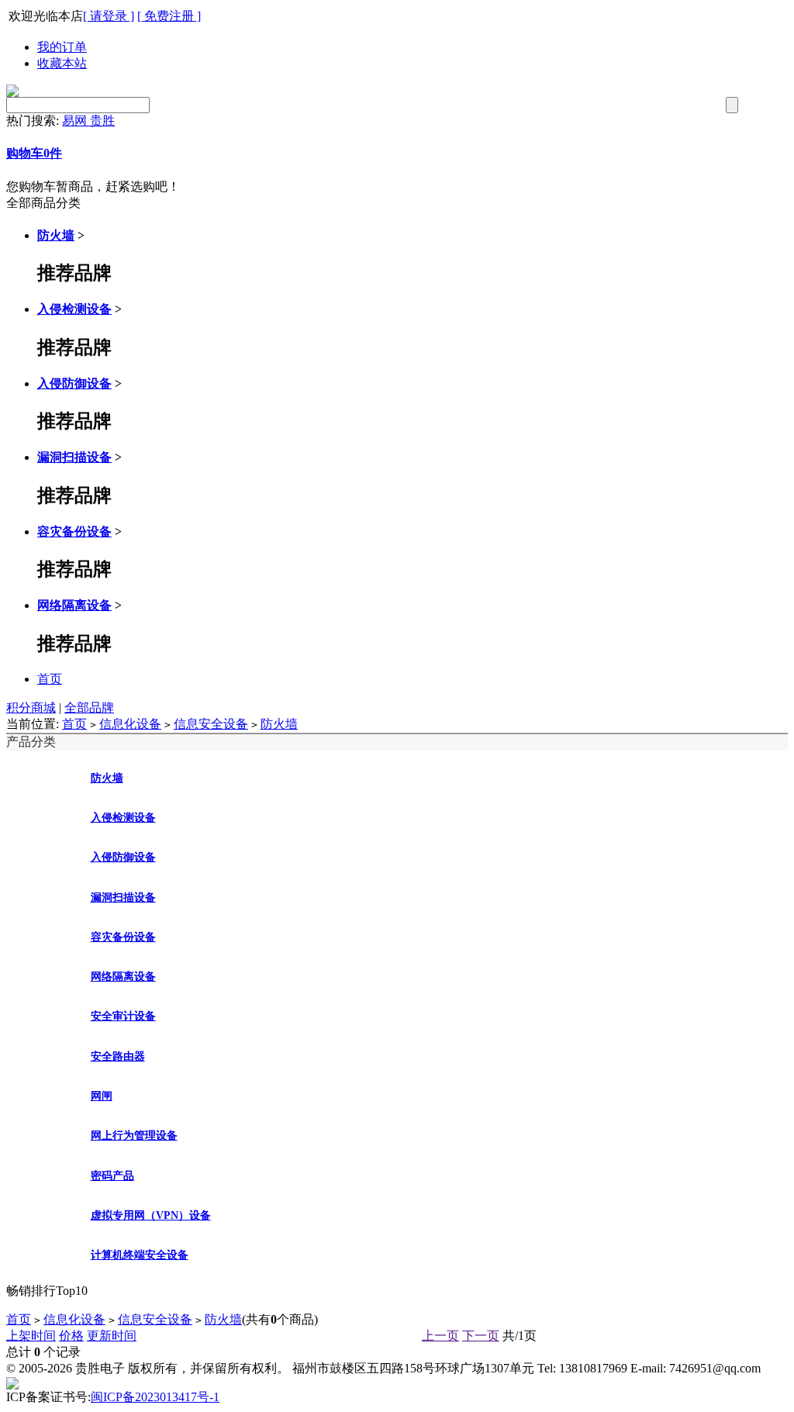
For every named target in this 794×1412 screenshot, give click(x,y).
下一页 (480, 1335)
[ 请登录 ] (108, 15)
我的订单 (62, 47)
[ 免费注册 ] (169, 15)
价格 (71, 1335)
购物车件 (34, 153)
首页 (49, 678)
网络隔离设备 (74, 605)
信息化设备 (130, 723)
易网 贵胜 (88, 120)
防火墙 (55, 235)
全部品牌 (89, 707)
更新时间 (111, 1335)
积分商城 (31, 707)
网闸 (101, 1096)
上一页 (440, 1335)
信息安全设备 (211, 723)
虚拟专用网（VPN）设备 (151, 1215)
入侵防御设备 (74, 383)
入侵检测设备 (74, 309)
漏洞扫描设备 (74, 457)
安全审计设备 (123, 1016)
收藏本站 (62, 63)
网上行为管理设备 (134, 1135)
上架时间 (31, 1335)
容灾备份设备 (74, 531)
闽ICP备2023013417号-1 (155, 1396)
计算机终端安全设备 (139, 1255)
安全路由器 (118, 1056)
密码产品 (112, 1176)
